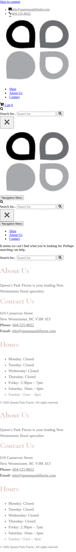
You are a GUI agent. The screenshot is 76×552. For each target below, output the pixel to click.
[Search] (1, 109)
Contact (14, 97)
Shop (12, 89)
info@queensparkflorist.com (31, 9)
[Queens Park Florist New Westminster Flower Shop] (38, 50)
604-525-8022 (21, 13)
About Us (15, 93)
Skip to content (10, 2)
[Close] (7, 122)
